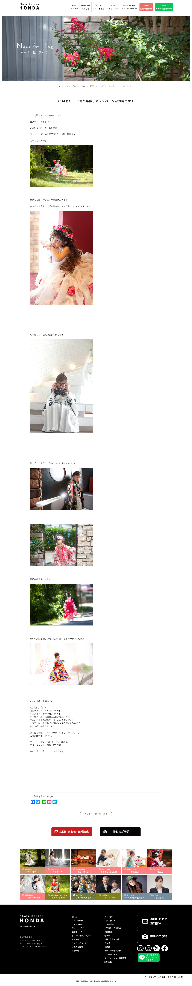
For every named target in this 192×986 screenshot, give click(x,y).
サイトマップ (150, 977)
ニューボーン (109, 924)
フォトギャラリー (79, 928)
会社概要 (161, 977)
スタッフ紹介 (77, 924)
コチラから (58, 751)
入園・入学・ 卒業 (112, 939)
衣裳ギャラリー (78, 932)
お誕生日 (108, 932)
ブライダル (109, 917)
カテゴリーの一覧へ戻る (96, 813)
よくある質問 (77, 947)
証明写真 (108, 962)
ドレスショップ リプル (81, 936)
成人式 (107, 943)
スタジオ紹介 (77, 921)
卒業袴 (107, 947)
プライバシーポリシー (176, 977)
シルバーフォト (110, 954)
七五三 (107, 936)
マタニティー (109, 921)
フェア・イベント (79, 943)
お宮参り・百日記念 (112, 928)
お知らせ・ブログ (79, 939)
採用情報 (75, 951)
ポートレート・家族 (112, 951)
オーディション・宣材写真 (115, 958)
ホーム (74, 917)
